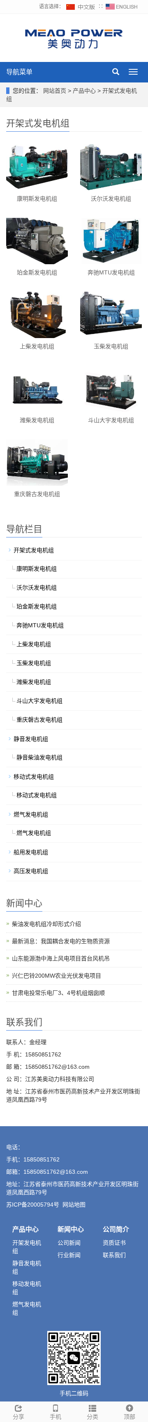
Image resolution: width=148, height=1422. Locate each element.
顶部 (129, 1416)
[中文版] (81, 6)
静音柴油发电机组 (39, 757)
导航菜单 (19, 72)
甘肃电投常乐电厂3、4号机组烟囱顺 (58, 993)
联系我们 (114, 1255)
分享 (18, 1416)
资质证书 (114, 1242)
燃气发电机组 (31, 814)
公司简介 (116, 1229)
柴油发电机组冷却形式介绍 (46, 924)
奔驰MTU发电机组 (111, 272)
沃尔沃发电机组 (111, 198)
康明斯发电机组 (37, 198)
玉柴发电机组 (111, 346)
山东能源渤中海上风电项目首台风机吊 (61, 958)
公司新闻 (69, 1242)
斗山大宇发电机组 (111, 420)
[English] (122, 6)
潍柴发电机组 (37, 420)
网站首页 (54, 90)
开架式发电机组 (34, 550)
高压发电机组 (31, 871)
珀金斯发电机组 (37, 272)
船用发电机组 (31, 852)
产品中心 (85, 90)
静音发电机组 (31, 739)
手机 (55, 1416)
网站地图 (74, 1204)
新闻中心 (71, 1229)
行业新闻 (69, 1255)
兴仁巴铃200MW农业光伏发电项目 (56, 975)
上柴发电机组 (37, 346)
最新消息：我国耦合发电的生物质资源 (61, 941)
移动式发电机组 (34, 776)
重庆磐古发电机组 (37, 494)
